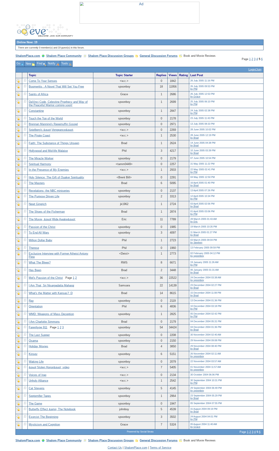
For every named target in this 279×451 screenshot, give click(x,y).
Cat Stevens (36, 388)
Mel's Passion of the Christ (46, 277)
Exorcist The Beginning (43, 416)
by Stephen (196, 242)
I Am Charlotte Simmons (44, 321)
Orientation (36, 306)
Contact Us (115, 447)
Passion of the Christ (42, 227)
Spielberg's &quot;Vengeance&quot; (51, 129)
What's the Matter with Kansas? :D (51, 293)
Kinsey (33, 354)
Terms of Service (160, 447)
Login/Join (254, 69)
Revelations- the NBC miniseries (49, 190)
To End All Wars (39, 232)
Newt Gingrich (37, 204)
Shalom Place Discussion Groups (111, 55)
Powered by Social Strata (140, 431)
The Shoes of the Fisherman (47, 211)
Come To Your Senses (43, 81)
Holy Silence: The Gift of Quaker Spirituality (56, 177)
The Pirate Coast (39, 135)
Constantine (36, 110)
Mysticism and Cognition (44, 424)
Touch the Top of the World (46, 118)
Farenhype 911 (38, 327)
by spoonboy (197, 256)
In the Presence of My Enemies (49, 169)
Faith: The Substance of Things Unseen (54, 143)
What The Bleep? (40, 262)
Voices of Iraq (37, 375)
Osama (33, 340)
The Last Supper (39, 335)
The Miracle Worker (41, 158)
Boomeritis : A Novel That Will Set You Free (56, 86)
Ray (31, 300)
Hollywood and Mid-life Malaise (48, 150)
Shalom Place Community (64, 55)
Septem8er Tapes (40, 396)
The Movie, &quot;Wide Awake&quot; (52, 219)
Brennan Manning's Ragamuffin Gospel (53, 124)
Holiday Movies (38, 346)
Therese (34, 248)
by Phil (193, 89)
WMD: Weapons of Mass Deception (51, 314)
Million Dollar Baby (40, 240)
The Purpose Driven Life (44, 196)
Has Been (35, 270)
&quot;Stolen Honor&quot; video (49, 367)
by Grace (195, 96)
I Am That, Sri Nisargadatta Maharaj (51, 285)
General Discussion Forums (158, 55)
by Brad (194, 137)
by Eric (194, 221)
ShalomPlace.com (27, 55)
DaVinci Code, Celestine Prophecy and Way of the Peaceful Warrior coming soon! (58, 103)
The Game (35, 403)
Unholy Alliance (38, 380)
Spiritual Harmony (40, 164)
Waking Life (36, 361)
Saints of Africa (38, 94)
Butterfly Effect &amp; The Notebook (52, 409)
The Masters (37, 183)
